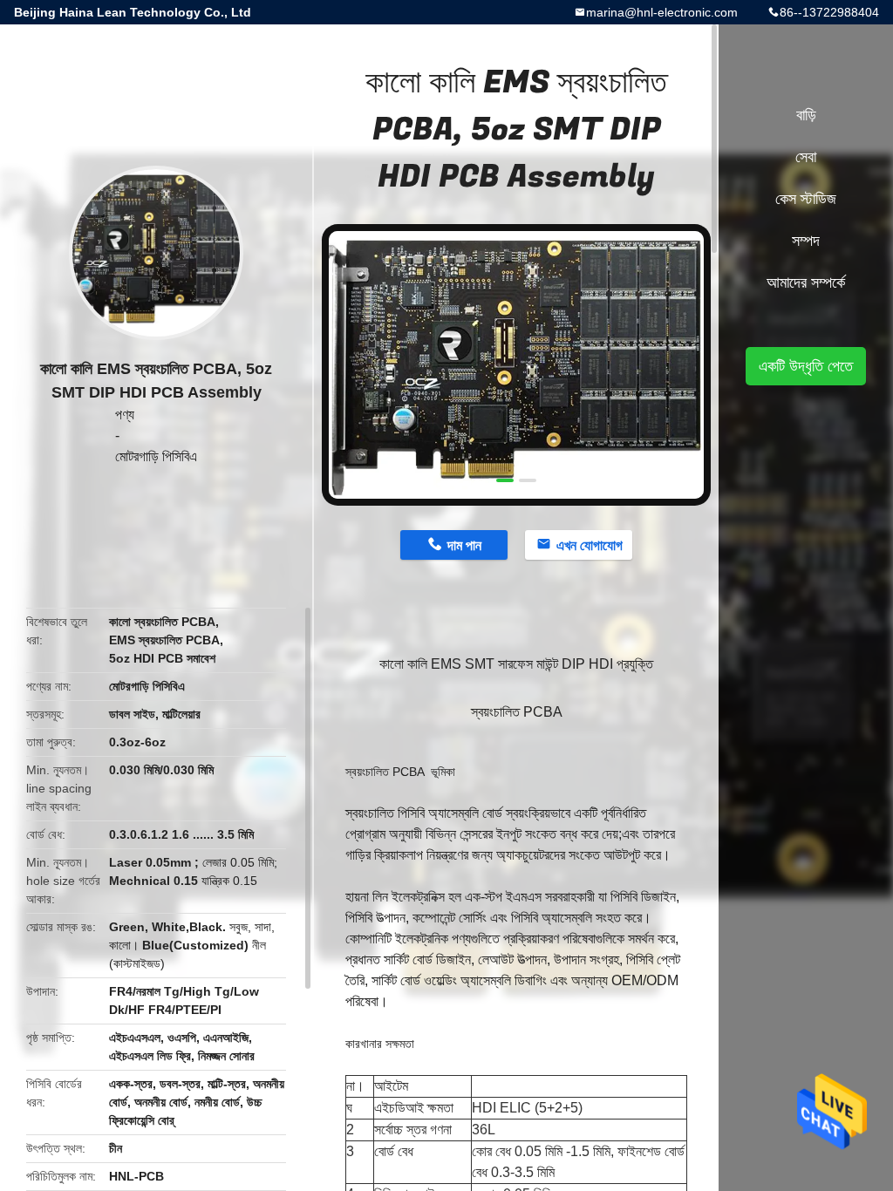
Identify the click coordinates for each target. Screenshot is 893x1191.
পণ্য (124, 414)
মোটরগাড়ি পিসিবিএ (156, 456)
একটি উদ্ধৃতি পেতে (806, 366)
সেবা (805, 157)
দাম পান (464, 545)
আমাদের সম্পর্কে (806, 282)
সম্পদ (806, 240)
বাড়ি (806, 115)
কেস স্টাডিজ (805, 199)
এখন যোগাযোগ (589, 545)
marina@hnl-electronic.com (662, 12)
